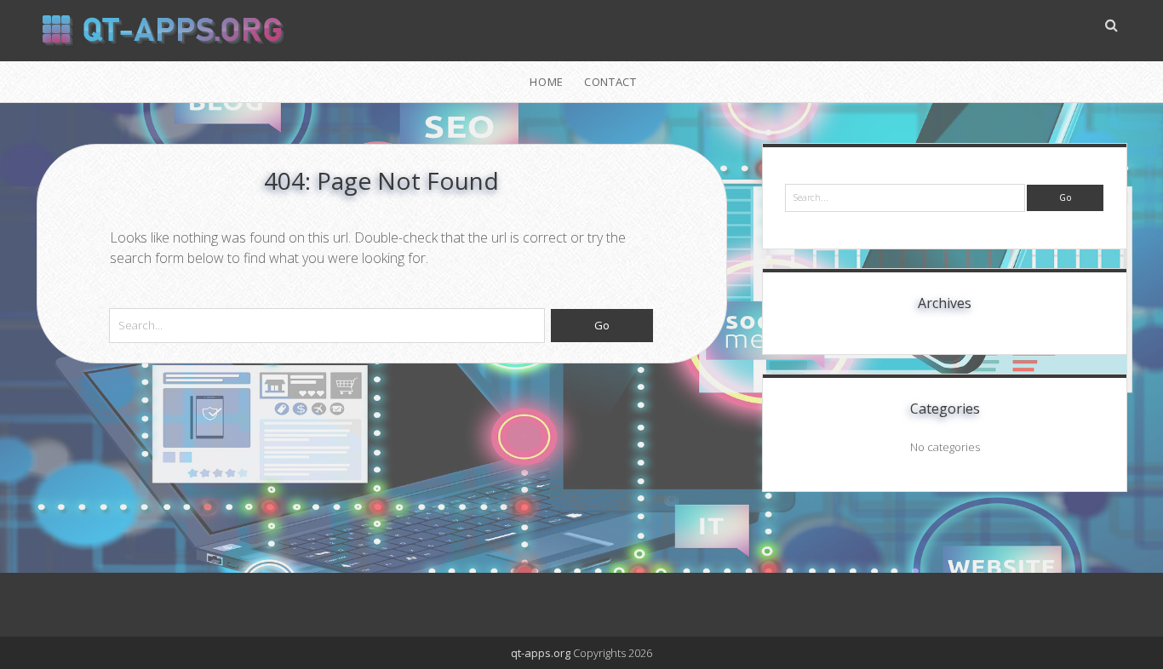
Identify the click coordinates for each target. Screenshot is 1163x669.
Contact (610, 81)
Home (547, 81)
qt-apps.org (540, 652)
